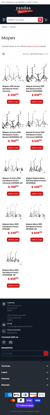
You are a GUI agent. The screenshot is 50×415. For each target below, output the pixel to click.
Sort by (26, 54)
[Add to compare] (21, 80)
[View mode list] (8, 54)
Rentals (5, 385)
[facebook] (3, 342)
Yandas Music (21, 411)
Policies (5, 378)
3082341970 (12, 333)
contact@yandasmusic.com (19, 326)
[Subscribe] (46, 353)
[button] (4, 19)
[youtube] (10, 342)
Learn (4, 372)
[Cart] (46, 19)
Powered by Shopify (33, 411)
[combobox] (25, 20)
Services (5, 366)
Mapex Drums (33, 46)
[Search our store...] (40, 19)
